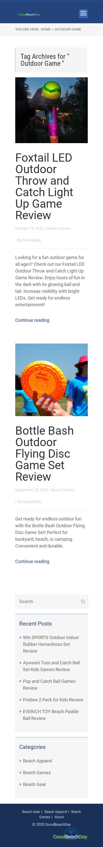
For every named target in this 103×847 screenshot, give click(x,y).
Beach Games (58, 228)
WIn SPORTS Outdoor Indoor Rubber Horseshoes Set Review (51, 644)
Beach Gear (34, 784)
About (59, 817)
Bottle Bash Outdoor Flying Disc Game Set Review (44, 453)
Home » (47, 29)
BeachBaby (32, 240)
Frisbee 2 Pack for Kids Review (53, 699)
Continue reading (32, 320)
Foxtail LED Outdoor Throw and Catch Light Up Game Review (44, 186)
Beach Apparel (37, 760)
